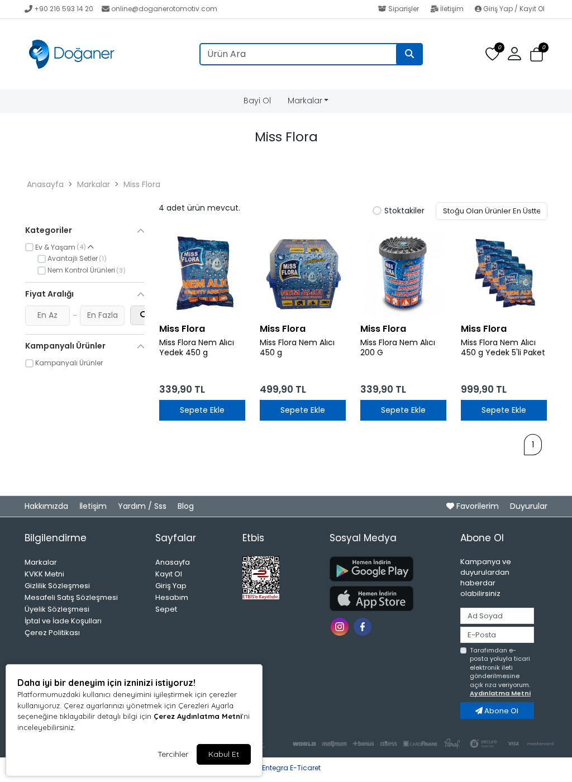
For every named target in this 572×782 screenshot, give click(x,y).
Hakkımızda (47, 506)
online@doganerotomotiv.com (164, 8)
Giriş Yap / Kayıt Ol (513, 8)
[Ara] (409, 54)
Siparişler (404, 8)
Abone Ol (500, 710)
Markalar (305, 100)
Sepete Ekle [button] (202, 410)
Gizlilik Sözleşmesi (57, 585)
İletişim (451, 8)
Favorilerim (477, 506)
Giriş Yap (171, 585)
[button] (537, 54)
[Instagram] (341, 626)
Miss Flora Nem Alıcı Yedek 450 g (196, 348)
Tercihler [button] (173, 754)
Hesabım (171, 597)
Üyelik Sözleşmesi (57, 609)
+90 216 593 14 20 (63, 8)
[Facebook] (363, 626)
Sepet (166, 609)
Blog (186, 506)
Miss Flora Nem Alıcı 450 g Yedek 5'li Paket (503, 348)
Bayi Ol (257, 100)
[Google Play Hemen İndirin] (388, 568)
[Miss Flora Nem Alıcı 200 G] (403, 274)
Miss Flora (141, 184)
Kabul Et (223, 754)
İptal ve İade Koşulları (63, 621)
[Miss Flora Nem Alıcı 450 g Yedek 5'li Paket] (504, 274)
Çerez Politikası (52, 632)
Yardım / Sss (143, 506)
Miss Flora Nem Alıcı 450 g (297, 348)
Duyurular (528, 506)
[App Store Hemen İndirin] (388, 598)
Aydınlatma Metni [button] (500, 693)
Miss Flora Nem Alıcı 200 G (397, 348)
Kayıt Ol (168, 574)
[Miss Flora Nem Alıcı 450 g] (303, 274)
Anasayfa (45, 184)
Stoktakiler (404, 211)
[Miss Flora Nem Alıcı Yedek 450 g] (202, 274)
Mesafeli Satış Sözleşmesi (71, 597)
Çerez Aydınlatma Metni (198, 716)
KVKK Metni (44, 574)
